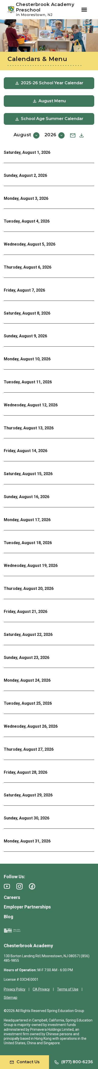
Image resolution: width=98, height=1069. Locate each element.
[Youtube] (7, 886)
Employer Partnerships (27, 906)
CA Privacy (41, 989)
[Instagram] (19, 886)
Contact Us (28, 1061)
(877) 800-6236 (77, 1061)
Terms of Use (67, 989)
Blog (8, 916)
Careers (12, 897)
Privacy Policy (14, 989)
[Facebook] (32, 886)
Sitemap (10, 997)
